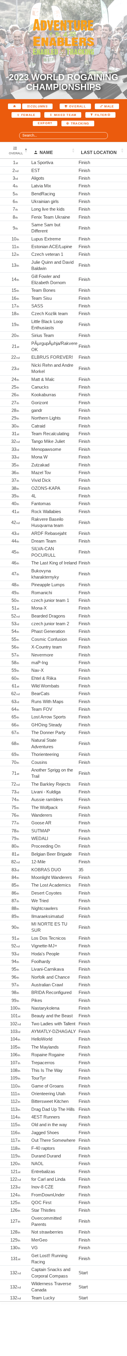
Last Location (99, 152)
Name (46, 152)
